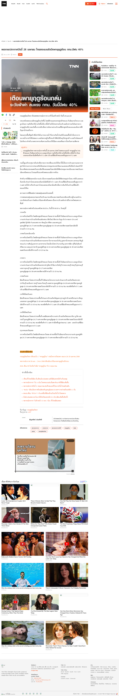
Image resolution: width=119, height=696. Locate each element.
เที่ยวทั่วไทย (101, 684)
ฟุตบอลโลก (105, 679)
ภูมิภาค (115, 669)
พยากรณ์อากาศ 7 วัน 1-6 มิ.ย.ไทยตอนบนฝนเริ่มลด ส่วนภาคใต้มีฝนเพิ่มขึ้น (46, 382)
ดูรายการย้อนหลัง (70, 667)
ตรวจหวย (114, 684)
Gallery (107, 672)
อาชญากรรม (106, 669)
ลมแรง (33, 431)
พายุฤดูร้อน (67, 428)
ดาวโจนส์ (113, 670)
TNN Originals (64, 673)
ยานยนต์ (92, 670)
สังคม (109, 667)
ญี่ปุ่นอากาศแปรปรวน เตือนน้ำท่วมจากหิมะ (9, 161)
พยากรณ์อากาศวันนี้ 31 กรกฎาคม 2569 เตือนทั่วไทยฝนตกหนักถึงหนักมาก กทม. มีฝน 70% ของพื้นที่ (108, 100)
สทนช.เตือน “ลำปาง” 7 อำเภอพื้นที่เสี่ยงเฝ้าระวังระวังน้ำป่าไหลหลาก (44, 393)
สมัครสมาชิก (110, 4)
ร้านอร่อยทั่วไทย (94, 684)
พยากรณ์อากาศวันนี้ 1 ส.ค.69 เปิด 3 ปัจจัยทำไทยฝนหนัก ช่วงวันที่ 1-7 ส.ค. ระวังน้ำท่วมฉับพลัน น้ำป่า (109, 83)
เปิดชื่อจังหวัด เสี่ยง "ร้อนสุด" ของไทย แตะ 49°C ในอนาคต (109, 130)
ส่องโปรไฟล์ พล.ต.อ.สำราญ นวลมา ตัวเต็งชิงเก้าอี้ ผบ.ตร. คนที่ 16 (109, 113)
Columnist (72, 678)
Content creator (65, 678)
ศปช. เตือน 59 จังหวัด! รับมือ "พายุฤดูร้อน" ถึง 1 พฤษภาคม (38, 366)
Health (71, 672)
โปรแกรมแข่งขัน (100, 677)
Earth (9, 41)
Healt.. (112, 125)
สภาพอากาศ (45, 428)
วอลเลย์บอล (93, 679)
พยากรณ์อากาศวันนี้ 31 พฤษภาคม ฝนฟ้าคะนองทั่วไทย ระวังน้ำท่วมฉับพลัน (46, 386)
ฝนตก (75, 428)
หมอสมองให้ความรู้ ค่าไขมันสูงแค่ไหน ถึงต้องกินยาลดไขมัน (109, 122)
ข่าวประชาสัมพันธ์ (100, 672)
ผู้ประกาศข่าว (78, 667)
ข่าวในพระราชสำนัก (95, 667)
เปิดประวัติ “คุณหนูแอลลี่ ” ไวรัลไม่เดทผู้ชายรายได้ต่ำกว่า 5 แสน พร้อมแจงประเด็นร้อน (109, 138)
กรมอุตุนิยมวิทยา (26, 116)
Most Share (106, 108)
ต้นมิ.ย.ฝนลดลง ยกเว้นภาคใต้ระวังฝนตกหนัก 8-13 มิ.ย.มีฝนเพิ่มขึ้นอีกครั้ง (45, 397)
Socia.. (112, 142)
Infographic (107, 670)
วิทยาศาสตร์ (93, 669)
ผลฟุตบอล (93, 677)
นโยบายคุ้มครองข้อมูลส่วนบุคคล (89, 694)
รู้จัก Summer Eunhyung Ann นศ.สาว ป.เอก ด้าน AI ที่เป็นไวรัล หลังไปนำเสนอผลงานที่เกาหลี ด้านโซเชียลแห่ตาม (109, 146)
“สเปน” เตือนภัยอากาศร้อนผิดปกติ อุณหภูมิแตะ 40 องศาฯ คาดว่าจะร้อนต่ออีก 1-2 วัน (49, 390)
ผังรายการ (84, 667)
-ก (5, 120)
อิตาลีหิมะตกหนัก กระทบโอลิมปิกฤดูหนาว (8, 169)
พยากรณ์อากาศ (35, 428)
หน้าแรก (3, 41)
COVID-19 (93, 672)
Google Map (34, 670)
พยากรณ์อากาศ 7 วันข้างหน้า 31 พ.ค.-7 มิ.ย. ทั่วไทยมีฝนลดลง (42, 401)
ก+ (15, 120)
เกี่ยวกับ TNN (76, 694)
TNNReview (108, 684)
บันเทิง (111, 669)
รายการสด (63, 667)
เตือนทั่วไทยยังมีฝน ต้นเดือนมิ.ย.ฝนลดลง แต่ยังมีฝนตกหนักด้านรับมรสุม (45, 379)
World (62, 672)
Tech (112, 150)
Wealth (67, 672)
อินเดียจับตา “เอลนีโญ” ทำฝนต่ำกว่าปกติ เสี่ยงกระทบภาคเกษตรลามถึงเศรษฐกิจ (108, 67)
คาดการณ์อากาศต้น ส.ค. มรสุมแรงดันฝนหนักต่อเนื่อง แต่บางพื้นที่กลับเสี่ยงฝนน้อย (109, 91)
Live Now (92, 4)
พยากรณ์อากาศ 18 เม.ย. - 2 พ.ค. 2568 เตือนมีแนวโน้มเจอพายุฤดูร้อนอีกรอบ (44, 361)
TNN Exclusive (103, 667)
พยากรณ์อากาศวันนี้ (56, 428)
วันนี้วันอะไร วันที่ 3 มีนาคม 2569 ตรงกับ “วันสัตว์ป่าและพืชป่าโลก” (9, 153)
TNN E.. (112, 117)
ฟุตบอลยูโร (99, 679)
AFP (29, 412)
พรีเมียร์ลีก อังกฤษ (108, 677)
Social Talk (99, 669)
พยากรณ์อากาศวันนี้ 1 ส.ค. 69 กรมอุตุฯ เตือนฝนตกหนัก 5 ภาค (109, 75)
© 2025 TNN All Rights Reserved (106, 694)
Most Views (95, 108)
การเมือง (114, 667)
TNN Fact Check (99, 670)
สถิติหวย (93, 685)
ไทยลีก (110, 679)
